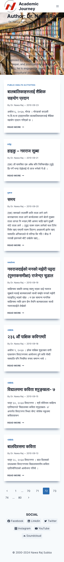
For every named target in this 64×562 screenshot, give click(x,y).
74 (7, 497)
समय (11, 199)
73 (54, 490)
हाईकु (9, 144)
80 (20, 497)
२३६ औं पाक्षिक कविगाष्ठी (26, 336)
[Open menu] (57, 6)
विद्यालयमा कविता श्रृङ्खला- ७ (31, 389)
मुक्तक (9, 193)
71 (37, 490)
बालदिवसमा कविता (21, 446)
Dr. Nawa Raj (17, 105)
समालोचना (11, 262)
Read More (15, 127)
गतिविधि (10, 330)
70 (28, 490)
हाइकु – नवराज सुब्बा (23, 150)
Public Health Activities (21, 85)
